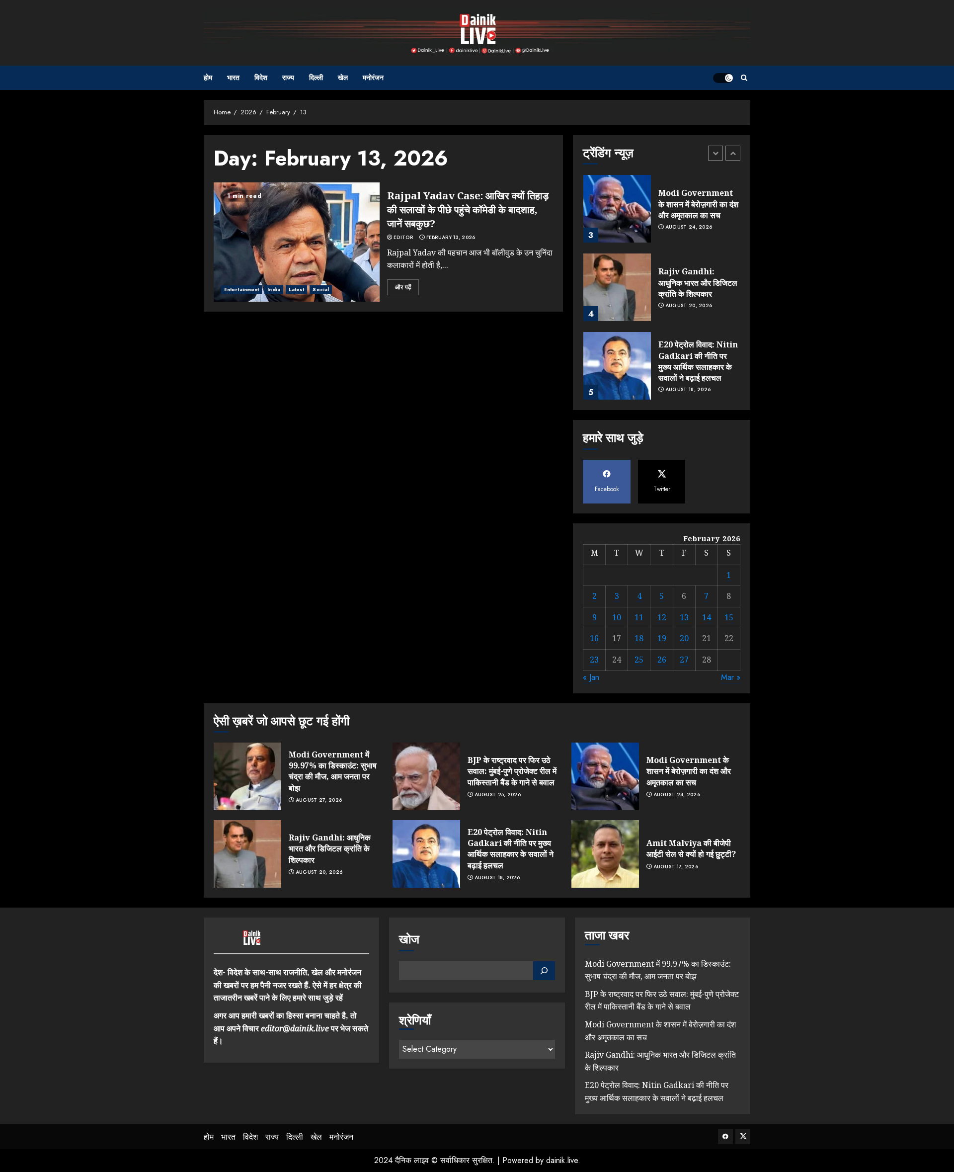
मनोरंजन (373, 78)
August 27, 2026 (319, 800)
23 (594, 659)
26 (661, 659)
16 (594, 638)
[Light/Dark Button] (723, 78)
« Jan (591, 677)
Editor (403, 237)
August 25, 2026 (498, 794)
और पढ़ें (403, 287)
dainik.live (562, 1160)
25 (639, 659)
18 (639, 638)
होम (208, 78)
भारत (233, 78)
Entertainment (241, 289)
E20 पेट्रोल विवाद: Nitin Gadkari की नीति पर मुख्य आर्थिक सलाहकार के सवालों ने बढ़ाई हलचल (698, 361)
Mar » (730, 677)
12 (661, 617)
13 (684, 617)
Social (321, 289)
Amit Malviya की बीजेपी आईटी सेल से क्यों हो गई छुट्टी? (691, 848)
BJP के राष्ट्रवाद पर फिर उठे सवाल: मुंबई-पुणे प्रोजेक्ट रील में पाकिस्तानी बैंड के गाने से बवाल (512, 771)
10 (616, 617)
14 (706, 617)
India (273, 289)
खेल (343, 78)
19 (661, 638)
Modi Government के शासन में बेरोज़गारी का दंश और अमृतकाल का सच (698, 204)
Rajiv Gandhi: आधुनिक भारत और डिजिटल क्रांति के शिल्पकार (697, 282)
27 (684, 659)
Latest (297, 289)
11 (639, 617)
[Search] (744, 77)
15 (728, 617)
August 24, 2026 (689, 227)
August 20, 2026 (689, 305)
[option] (661, 213)
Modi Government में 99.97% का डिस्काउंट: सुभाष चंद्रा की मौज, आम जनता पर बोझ (333, 771)
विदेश (260, 78)
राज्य (288, 78)
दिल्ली (316, 78)
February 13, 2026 (451, 237)
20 (684, 638)
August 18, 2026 (688, 389)
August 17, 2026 (676, 866)
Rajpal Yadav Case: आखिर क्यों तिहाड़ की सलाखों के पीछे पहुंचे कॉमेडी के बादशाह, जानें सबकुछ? (468, 209)
